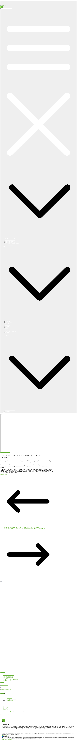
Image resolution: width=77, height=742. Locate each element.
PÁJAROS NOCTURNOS (10, 242)
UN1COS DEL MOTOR (9, 241)
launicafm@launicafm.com (11, 699)
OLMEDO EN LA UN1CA (10, 238)
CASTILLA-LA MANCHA (10, 322)
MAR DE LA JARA (9, 245)
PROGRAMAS (5, 164)
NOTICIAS (5, 246)
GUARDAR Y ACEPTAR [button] (7, 739)
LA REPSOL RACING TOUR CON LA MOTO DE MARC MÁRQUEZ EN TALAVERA (21, 527)
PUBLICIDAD (5, 412)
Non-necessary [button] (4, 735)
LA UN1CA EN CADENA (10, 410)
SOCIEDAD (7, 330)
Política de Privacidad (4, 714)
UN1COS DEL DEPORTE (10, 240)
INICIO (4, 706)
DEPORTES (5, 334)
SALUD (6, 329)
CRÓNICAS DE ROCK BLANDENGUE (13, 244)
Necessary (5, 731)
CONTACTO (7, 411)
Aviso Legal (2, 713)
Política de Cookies (4, 715)
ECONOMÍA (7, 325)
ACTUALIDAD (8, 321)
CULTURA (7, 323)
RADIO (8, 452)
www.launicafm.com (9, 700)
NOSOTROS (5, 709)
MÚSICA (7, 326)
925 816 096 (9, 698)
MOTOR (7, 332)
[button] (40, 237)
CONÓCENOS (6, 335)
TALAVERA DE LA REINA (10, 331)
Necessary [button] (4, 729)
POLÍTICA (7, 327)
